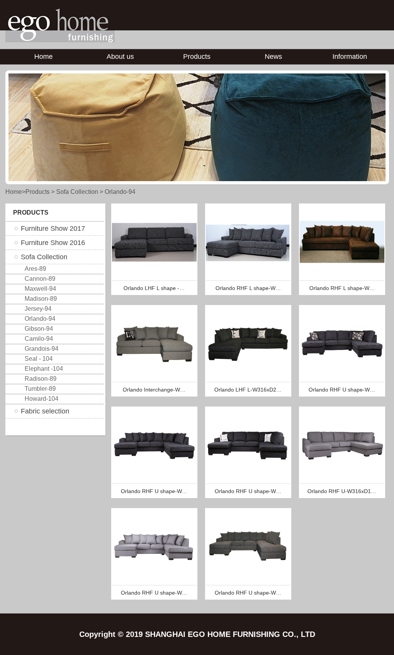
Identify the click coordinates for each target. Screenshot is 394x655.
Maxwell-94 (40, 288)
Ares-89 (35, 268)
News (273, 56)
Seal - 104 (39, 358)
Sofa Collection (77, 191)
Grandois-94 (41, 348)
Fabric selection (45, 411)
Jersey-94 (38, 308)
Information (349, 56)
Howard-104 (41, 398)
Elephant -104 (44, 368)
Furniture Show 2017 (53, 228)
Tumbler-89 (40, 388)
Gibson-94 (39, 328)
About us (120, 56)
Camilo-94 (39, 338)
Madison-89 (41, 298)
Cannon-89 (40, 278)
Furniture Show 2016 (53, 243)
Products (196, 56)
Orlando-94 (120, 191)
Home (43, 56)
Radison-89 (41, 378)
